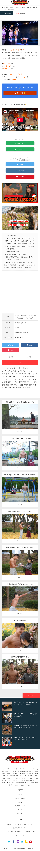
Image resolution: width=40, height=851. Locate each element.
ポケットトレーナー (20, 835)
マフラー (14, 379)
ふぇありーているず (15, 50)
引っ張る (33, 382)
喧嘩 (24, 382)
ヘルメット (30, 376)
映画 (11, 385)
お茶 (19, 368)
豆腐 (5, 387)
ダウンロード (20, 431)
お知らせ (20, 802)
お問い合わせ (20, 813)
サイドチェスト (23, 371)
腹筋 (34, 451)
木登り (16, 385)
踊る (9, 387)
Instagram (24, 77)
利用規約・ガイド (20, 806)
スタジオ (32, 371)
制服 (5, 382)
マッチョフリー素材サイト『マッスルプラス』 (23, 848)
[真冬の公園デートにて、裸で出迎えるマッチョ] (20, 419)
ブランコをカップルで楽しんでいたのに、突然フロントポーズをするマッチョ (20, 475)
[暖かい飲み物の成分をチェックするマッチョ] (20, 566)
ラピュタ (27, 379)
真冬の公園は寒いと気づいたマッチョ (20, 511)
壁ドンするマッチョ (20, 620)
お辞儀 (23, 368)
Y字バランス (6, 368)
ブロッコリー (7, 376)
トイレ (8, 374)
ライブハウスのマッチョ (22, 315)
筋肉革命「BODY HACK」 (20, 828)
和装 (20, 382)
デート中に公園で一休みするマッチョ (20, 438)
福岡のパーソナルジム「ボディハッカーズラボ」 (20, 824)
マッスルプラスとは (20, 798)
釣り (25, 387)
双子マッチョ (13, 382)
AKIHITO (14, 79)
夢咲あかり (6, 69)
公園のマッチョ (14, 415)
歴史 (21, 385)
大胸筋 (20, 489)
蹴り (13, 387)
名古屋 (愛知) (19, 337)
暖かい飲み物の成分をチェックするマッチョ (20, 547)
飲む (28, 387)
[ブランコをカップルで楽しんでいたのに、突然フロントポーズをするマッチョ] (20, 493)
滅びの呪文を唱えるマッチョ (20, 657)
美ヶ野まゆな (7, 66)
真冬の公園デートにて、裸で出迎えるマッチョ (20, 402)
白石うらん (6, 63)
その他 (17, 327)
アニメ (29, 368)
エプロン (14, 371)
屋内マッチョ (24, 318)
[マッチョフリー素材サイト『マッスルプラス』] (20, 2)
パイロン (14, 374)
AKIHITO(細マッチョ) (21, 332)
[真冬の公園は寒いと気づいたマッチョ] (20, 529)
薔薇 (30, 385)
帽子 (28, 382)
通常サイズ (21, 143)
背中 (34, 415)
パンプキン (28, 374)
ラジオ (21, 379)
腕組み (26, 385)
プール (14, 376)
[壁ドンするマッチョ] (20, 639)
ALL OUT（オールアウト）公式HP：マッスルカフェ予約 (20, 831)
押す (3, 385)
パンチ (21, 374)
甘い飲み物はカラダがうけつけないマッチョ (20, 584)
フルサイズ (21, 150)
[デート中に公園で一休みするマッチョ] (20, 456)
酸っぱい (19, 387)
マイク (8, 379)
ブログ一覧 (30, 695)
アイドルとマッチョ (6, 13)
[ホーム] (2, 7)
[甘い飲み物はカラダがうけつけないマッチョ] (20, 601)
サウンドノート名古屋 (15, 74)
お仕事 (31, 318)
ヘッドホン (22, 376)
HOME (20, 795)
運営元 (20, 809)
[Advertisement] (20, 293)
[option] (20, 706)
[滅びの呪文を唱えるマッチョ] (20, 675)
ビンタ (35, 374)
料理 (7, 385)
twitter (24, 50)
